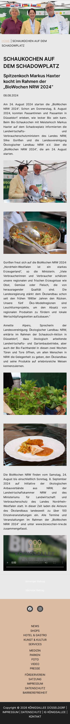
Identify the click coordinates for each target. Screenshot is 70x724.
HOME (6, 41)
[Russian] (34, 4)
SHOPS (35, 630)
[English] (17, 4)
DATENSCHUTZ (35, 688)
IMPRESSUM (35, 683)
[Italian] (30, 4)
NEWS (35, 626)
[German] (26, 4)
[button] (54, 4)
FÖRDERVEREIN (35, 674)
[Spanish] (39, 4)
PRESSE (35, 668)
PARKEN (35, 655)
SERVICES (35, 644)
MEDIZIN (35, 650)
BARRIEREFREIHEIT (35, 692)
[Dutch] (12, 4)
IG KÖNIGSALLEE (55, 712)
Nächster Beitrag (35, 590)
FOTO (35, 659)
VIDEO (35, 664)
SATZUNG (35, 679)
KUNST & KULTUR (35, 639)
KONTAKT (35, 716)
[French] (21, 4)
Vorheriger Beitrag (35, 581)
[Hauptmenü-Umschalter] (63, 4)
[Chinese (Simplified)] (8, 4)
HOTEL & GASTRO (35, 635)
